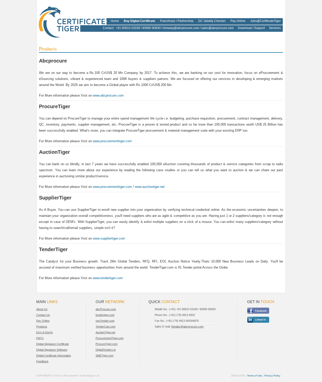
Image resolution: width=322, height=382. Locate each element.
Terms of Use (254, 375)
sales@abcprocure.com (217, 28)
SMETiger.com (104, 355)
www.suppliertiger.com (109, 238)
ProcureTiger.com (106, 343)
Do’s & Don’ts (44, 332)
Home (115, 21)
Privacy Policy (272, 375)
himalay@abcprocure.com (181, 28)
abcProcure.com (106, 309)
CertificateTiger (69, 21)
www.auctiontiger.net (150, 187)
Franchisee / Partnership (176, 21)
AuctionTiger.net (105, 332)
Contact (108, 28)
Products (41, 326)
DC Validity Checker (212, 21)
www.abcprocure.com (108, 95)
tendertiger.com (105, 314)
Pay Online (238, 21)
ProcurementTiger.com (110, 338)
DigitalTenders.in (106, 349)
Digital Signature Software (51, 349)
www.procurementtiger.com (112, 141)
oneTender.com (105, 320)
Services (275, 28)
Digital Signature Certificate (52, 343)
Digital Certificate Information (53, 355)
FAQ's (40, 338)
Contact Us (43, 314)
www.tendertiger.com (108, 278)
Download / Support (251, 28)
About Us (42, 309)
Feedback (42, 361)
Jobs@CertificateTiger (265, 21)
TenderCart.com (105, 326)
